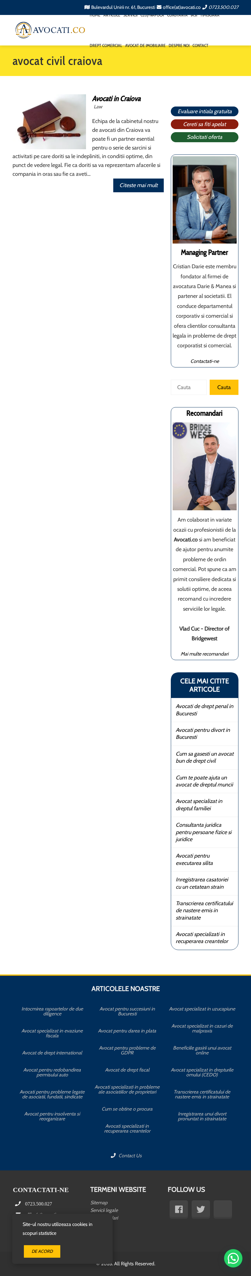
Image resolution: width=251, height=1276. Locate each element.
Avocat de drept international (52, 1053)
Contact (200, 45)
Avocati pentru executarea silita (194, 859)
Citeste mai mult (138, 185)
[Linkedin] (223, 1209)
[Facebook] (179, 1209)
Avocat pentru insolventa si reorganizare (52, 1116)
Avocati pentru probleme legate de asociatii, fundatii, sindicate (52, 1094)
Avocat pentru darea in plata (127, 1031)
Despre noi (179, 45)
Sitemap (98, 1203)
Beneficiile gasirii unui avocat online (202, 1050)
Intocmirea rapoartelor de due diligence (52, 1011)
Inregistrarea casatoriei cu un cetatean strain (202, 883)
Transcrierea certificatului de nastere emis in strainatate (204, 910)
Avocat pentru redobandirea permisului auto (52, 1072)
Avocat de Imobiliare (145, 45)
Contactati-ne (204, 361)
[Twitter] (201, 1209)
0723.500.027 (223, 7)
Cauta (224, 387)
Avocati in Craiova (116, 98)
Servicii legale (104, 1210)
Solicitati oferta (204, 137)
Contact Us (129, 1155)
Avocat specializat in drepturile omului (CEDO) (202, 1072)
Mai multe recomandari (204, 654)
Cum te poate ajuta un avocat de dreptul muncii (204, 781)
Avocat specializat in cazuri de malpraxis (202, 1028)
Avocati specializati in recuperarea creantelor (202, 938)
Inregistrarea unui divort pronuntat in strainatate (202, 1116)
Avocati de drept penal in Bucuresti (204, 710)
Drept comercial (106, 45)
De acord (42, 1251)
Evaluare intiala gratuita (205, 111)
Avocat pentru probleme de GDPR (127, 1050)
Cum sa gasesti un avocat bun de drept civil (205, 757)
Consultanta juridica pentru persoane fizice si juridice (203, 832)
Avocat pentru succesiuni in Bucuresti (127, 1011)
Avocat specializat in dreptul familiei (199, 805)
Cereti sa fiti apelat (204, 124)
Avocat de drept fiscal (127, 1070)
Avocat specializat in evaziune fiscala (52, 1033)
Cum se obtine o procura (127, 1109)
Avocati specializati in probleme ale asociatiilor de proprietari (127, 1089)
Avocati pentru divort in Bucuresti (203, 733)
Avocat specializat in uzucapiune (202, 1009)
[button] (233, 1258)
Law (98, 106)
